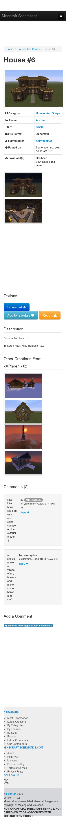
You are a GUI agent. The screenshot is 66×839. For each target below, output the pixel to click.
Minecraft (12, 760)
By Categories (15, 725)
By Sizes (12, 732)
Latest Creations (16, 721)
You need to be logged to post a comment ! (29, 625)
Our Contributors (17, 744)
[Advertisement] (33, 33)
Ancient (41, 120)
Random (12, 736)
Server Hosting (16, 764)
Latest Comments (17, 740)
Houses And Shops (28, 49)
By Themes (14, 729)
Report (48, 315)
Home (9, 49)
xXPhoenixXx (44, 140)
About (10, 753)
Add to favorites (19, 315)
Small (39, 127)
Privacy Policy (15, 771)
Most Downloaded (17, 718)
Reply (24, 512)
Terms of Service (17, 768)
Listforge (11, 794)
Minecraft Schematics (19, 15)
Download (15, 307)
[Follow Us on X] (6, 781)
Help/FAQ (13, 756)
